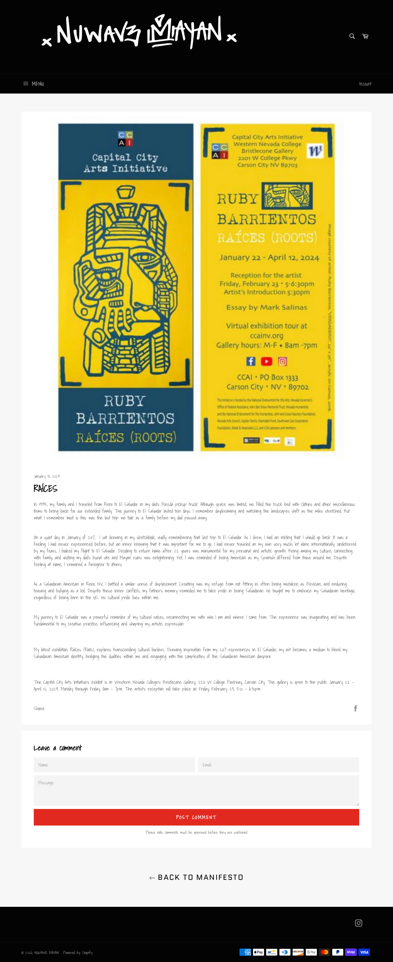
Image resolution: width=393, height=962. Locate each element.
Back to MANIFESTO (199, 877)
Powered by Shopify (77, 952)
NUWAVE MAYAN (47, 952)
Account (365, 84)
